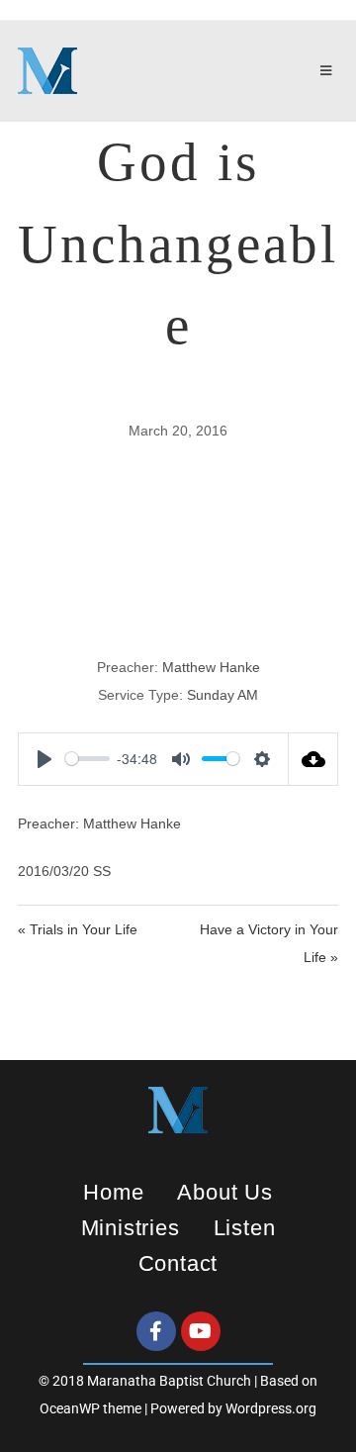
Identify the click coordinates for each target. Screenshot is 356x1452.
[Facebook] (156, 1331)
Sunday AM (222, 695)
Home (113, 1192)
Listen (245, 1227)
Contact (178, 1263)
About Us (224, 1192)
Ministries (130, 1227)
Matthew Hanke (211, 667)
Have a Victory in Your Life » (269, 943)
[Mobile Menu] (329, 71)
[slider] (87, 758)
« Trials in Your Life (77, 929)
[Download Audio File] (313, 759)
